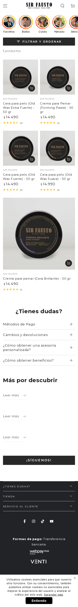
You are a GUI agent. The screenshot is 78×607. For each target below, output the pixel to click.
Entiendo (39, 601)
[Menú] (5, 5)
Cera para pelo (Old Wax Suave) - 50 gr (56, 177)
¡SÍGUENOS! (39, 460)
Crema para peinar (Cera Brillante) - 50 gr (37, 278)
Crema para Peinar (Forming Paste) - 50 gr (56, 108)
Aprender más (53, 594)
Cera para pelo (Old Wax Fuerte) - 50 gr (19, 177)
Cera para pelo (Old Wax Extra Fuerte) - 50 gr (19, 108)
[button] (62, 5)
